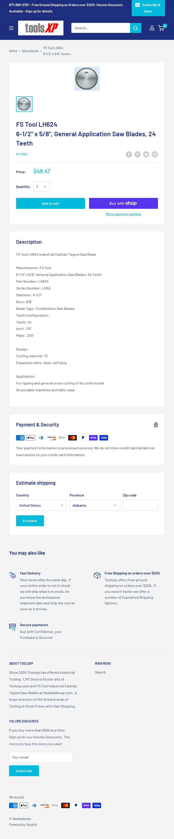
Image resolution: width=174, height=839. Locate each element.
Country (22, 495)
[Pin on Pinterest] (137, 154)
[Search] (135, 28)
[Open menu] (11, 28)
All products (30, 51)
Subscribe (24, 770)
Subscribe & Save (151, 8)
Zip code (130, 495)
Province (77, 495)
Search (100, 672)
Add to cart (50, 203)
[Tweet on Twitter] (146, 154)
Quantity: (23, 186)
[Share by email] (155, 154)
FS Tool (22, 154)
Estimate (30, 520)
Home (13, 51)
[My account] (152, 27)
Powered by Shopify (23, 825)
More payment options (123, 214)
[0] (161, 28)
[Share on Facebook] (129, 154)
